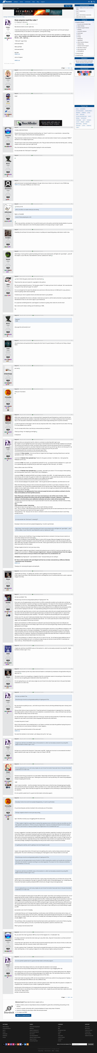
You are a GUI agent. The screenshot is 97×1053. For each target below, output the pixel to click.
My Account (87, 1028)
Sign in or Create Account (23, 1015)
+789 (8, 403)
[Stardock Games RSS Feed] (89, 74)
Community (27, 1)
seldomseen (8, 212)
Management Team (62, 1030)
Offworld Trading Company (35, 1037)
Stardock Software (11, 16)
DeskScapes (5, 1033)
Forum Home (8, 8)
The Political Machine (34, 1035)
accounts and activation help (81, 116)
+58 (8, 144)
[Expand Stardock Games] (75, 53)
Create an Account (88, 1030)
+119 (8, 380)
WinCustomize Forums (33, 24)
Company (60, 1024)
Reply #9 (16, 276)
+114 (8, 609)
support (77, 127)
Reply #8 (16, 251)
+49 (8, 35)
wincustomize (83, 118)
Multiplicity (5, 1035)
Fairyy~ (8, 27)
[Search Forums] (94, 1)
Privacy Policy (40, 1050)
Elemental (32, 1028)
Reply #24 (17, 932)
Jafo (8, 101)
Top (71, 70)
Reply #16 (17, 571)
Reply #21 (17, 738)
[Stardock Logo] (7, 1)
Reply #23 (17, 797)
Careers (59, 1032)
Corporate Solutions (7, 1028)
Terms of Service (47, 1050)
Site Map (57, 1050)
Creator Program (61, 1037)
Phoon (8, 579)
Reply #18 (17, 645)
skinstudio (89, 120)
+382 (8, 585)
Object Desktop (6, 1026)
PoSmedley (8, 397)
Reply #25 (17, 956)
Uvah (8, 348)
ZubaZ (8, 772)
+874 (8, 357)
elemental (85, 123)
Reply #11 (17, 340)
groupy (88, 112)
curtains (83, 125)
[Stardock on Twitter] (78, 72)
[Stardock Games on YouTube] (83, 72)
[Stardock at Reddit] (79, 74)
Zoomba (8, 602)
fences (77, 108)
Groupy (4, 1037)
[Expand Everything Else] (75, 55)
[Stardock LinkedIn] (87, 74)
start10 (89, 116)
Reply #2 (16, 93)
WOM (8, 653)
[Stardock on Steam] (90, 72)
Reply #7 (16, 229)
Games (21, 1)
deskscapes (82, 114)
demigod (82, 121)
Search (13, 8)
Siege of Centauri (33, 1039)
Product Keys (87, 1032)
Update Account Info (89, 1035)
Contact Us (60, 1039)
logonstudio (78, 125)
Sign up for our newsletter (64, 1044)
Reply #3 (16, 127)
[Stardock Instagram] (88, 72)
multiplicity (84, 112)
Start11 (4, 1030)
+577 (8, 293)
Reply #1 (16, 70)
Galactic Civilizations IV (34, 1030)
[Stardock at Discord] (82, 74)
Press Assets (60, 1035)
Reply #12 (17, 365)
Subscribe (90, 1044)
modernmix (89, 125)
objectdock (78, 112)
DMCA (53, 1050)
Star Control (32, 1033)
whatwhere (8, 188)
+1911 (8, 108)
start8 (77, 114)
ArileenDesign (8, 374)
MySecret (8, 423)
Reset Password (88, 1033)
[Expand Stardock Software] (75, 22)
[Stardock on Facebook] (81, 72)
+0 (8, 197)
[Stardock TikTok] (84, 74)
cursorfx (77, 121)
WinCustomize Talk (19, 16)
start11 (84, 120)
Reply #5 (16, 180)
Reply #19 (17, 668)
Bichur (8, 163)
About (59, 1026)
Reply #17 (17, 594)
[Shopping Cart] (91, 1)
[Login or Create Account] (89, 1)
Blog (38, 1)
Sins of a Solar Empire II (34, 1032)
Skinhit (8, 259)
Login (17, 8)
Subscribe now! (84, 65)
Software (16, 1)
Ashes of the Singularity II (35, 1026)
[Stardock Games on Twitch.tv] (85, 72)
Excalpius (8, 237)
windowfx (87, 121)
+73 (8, 244)
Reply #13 (17, 389)
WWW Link (17, 54)
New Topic (68, 6)
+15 (8, 86)
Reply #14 (17, 414)
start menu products (80, 110)
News (33, 1)
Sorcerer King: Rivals (34, 1040)
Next (69, 68)
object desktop (78, 123)
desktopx (77, 118)
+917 (8, 778)
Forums (59, 1040)
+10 (8, 429)
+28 (8, 218)
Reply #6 (16, 204)
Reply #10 (17, 315)
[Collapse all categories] (93, 22)
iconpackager (78, 120)
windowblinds (82, 108)
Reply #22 (17, 764)
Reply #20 (17, 692)
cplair (8, 284)
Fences (4, 1032)
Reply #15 (17, 439)
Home (5, 16)
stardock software (88, 110)
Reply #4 (16, 155)
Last (71, 68)
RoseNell (8, 78)
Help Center (87, 1026)
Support (43, 1)
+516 (8, 267)
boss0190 (8, 135)
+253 (8, 172)
